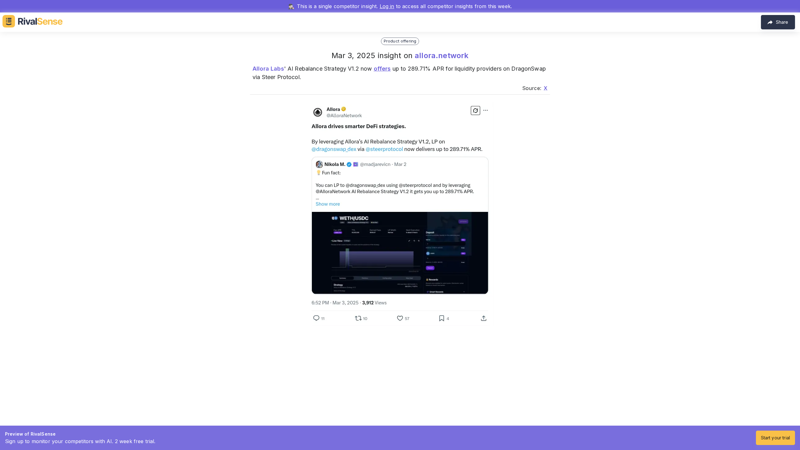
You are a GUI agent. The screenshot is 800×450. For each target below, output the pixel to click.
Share (782, 22)
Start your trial (775, 437)
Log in (387, 6)
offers (382, 68)
